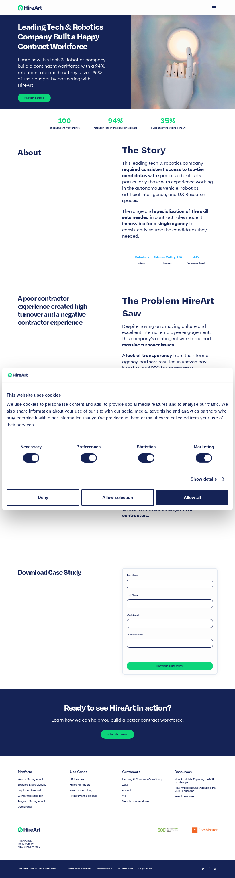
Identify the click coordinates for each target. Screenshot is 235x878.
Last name (132, 595)
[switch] (89, 458)
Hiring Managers (80, 784)
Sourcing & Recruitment (32, 784)
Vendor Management (30, 779)
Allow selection (117, 497)
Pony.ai (126, 790)
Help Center (145, 868)
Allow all (192, 497)
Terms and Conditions (79, 868)
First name (132, 575)
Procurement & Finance (83, 795)
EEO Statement (125, 868)
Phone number (135, 634)
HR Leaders (77, 779)
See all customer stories (135, 801)
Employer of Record (29, 790)
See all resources (184, 796)
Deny (43, 497)
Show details (204, 479)
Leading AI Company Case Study (142, 779)
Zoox (125, 784)
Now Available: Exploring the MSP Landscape (194, 781)
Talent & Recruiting (81, 790)
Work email (133, 614)
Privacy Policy (104, 868)
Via (124, 795)
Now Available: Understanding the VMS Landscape (195, 789)
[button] (214, 7)
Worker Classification (30, 795)
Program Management (31, 801)
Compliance (25, 806)
